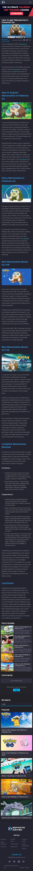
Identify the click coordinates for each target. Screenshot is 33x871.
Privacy (22, 867)
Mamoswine (16, 69)
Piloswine (26, 238)
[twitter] (27, 40)
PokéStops (23, 159)
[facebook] (24, 40)
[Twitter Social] (10, 862)
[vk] (30, 40)
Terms (27, 867)
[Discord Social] (19, 862)
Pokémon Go (23, 44)
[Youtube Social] (14, 862)
